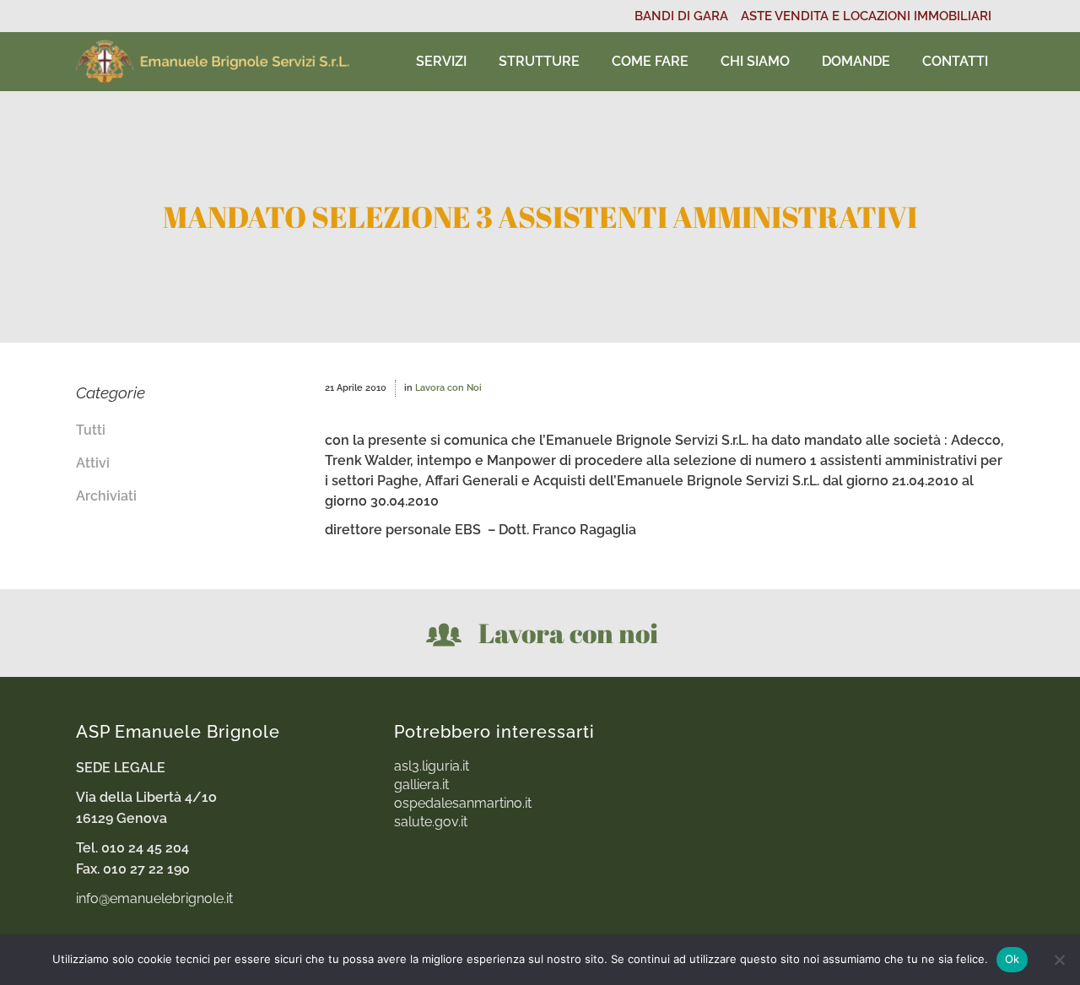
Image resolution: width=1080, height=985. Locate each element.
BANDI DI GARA (681, 16)
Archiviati (106, 496)
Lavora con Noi (448, 387)
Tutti (90, 430)
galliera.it (421, 785)
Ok (1012, 959)
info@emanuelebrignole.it (154, 898)
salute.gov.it (430, 822)
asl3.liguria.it (431, 766)
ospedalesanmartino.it (463, 803)
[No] (1058, 959)
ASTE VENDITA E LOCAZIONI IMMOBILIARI (866, 16)
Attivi (93, 463)
